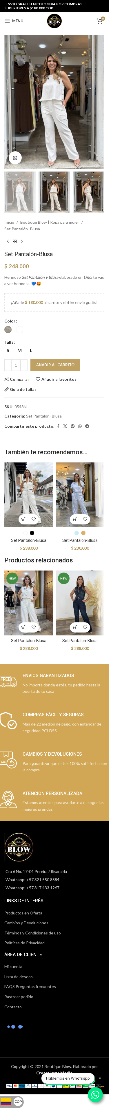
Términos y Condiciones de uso (32, 932)
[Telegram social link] (87, 426)
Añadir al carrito (55, 364)
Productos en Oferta (23, 912)
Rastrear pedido (18, 996)
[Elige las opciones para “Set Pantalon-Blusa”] (24, 519)
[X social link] (65, 426)
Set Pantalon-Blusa (28, 540)
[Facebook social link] (57, 426)
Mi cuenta (13, 966)
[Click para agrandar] (15, 157)
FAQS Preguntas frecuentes (30, 986)
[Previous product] (7, 241)
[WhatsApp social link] (79, 426)
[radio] (8, 329)
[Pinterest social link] (72, 426)
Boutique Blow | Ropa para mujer (49, 222)
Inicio (9, 222)
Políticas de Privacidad (24, 942)
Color (9, 320)
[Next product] (21, 241)
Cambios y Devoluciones (26, 922)
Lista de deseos (18, 976)
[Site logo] (54, 20)
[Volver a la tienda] (14, 241)
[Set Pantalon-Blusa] (28, 494)
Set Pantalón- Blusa (22, 228)
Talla (9, 342)
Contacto (13, 1006)
